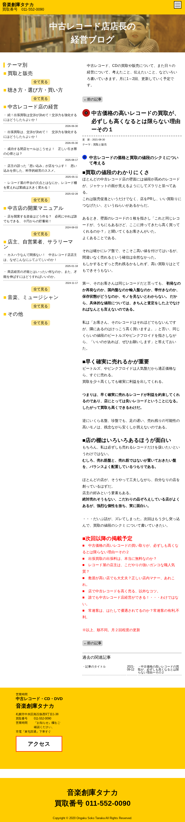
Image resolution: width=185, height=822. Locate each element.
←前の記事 (92, 99)
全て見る (40, 82)
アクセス (39, 744)
